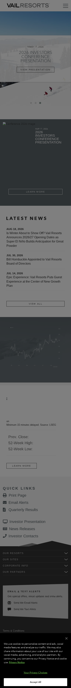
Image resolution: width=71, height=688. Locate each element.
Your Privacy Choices (36, 672)
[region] (35, 660)
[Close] (66, 638)
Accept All (35, 682)
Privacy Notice (17, 662)
